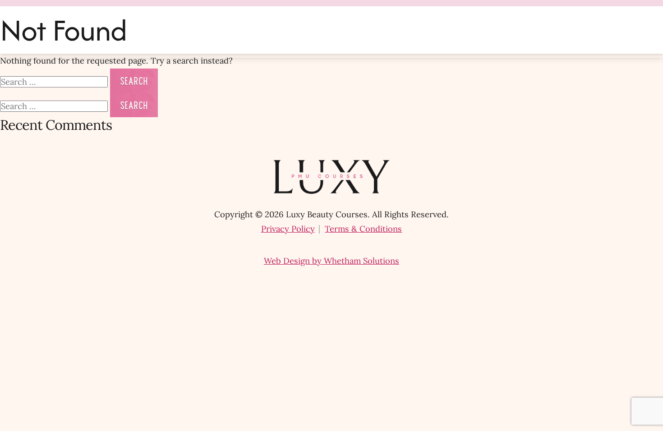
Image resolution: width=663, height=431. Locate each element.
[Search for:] (55, 82)
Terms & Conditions (363, 229)
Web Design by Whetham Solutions (331, 261)
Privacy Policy (288, 229)
